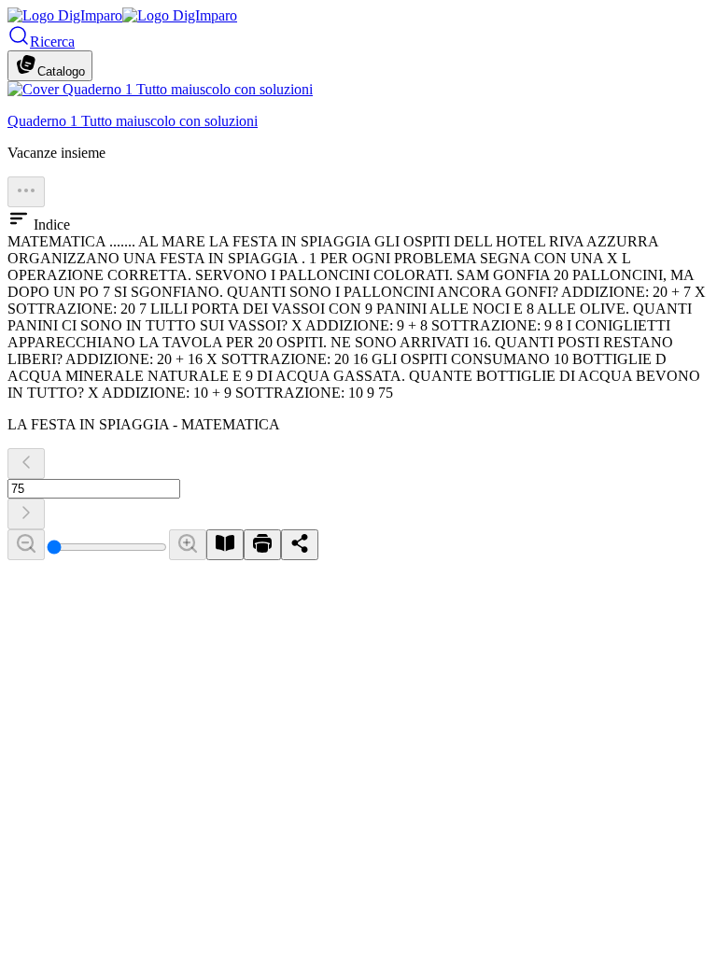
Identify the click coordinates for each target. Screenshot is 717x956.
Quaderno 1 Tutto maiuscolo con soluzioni (132, 121)
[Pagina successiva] (26, 514)
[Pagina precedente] (26, 463)
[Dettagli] (26, 191)
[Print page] (262, 544)
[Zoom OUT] (26, 544)
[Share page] (299, 544)
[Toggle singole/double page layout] (225, 544)
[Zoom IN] (187, 544)
